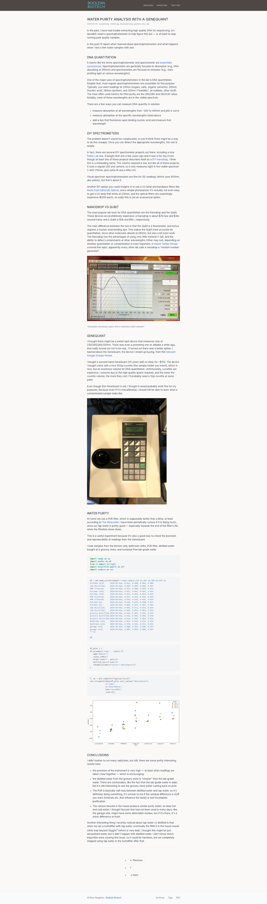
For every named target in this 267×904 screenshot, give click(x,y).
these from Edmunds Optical (103, 190)
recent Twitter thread (165, 243)
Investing (162, 5)
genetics (137, 24)
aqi (147, 24)
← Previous (136, 860)
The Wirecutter (110, 522)
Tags (170, 897)
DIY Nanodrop (160, 159)
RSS (178, 897)
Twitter (175, 5)
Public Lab (92, 156)
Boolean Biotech (113, 897)
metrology (114, 24)
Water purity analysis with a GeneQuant (127, 19)
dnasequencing (126, 24)
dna (143, 24)
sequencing (104, 24)
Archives (148, 5)
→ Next (134, 875)
